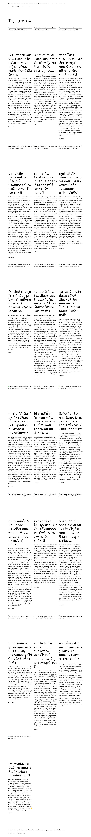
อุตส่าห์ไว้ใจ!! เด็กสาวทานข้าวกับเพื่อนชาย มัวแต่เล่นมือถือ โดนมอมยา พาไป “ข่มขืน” (70, 183)
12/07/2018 (36, 124)
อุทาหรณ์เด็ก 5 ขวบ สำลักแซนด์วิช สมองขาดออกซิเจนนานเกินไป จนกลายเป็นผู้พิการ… (18, 532)
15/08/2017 (36, 483)
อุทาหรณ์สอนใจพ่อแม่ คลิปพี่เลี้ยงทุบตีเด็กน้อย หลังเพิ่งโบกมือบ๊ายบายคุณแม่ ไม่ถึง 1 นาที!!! (70, 303)
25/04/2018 (61, 248)
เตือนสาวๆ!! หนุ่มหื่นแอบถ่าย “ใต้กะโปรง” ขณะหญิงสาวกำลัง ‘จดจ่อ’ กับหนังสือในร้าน (20, 64)
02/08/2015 (11, 813)
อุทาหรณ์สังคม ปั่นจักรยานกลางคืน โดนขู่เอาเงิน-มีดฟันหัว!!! (19, 769)
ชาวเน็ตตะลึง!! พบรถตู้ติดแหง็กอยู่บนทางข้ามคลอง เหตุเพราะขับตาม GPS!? (71, 651)
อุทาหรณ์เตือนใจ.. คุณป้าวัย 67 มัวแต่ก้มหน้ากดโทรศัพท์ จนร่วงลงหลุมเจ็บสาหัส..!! (45, 530)
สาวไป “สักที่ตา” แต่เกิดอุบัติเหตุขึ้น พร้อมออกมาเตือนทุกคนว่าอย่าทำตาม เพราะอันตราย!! (19, 423)
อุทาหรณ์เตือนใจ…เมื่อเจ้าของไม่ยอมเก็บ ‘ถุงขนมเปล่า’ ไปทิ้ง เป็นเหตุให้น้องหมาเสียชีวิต (45, 301)
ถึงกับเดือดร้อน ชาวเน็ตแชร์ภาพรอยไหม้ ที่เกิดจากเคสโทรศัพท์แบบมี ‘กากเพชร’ (70, 421)
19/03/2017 (61, 605)
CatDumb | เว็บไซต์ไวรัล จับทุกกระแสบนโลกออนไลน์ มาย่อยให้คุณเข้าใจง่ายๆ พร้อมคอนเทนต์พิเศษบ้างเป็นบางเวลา (36, 3)
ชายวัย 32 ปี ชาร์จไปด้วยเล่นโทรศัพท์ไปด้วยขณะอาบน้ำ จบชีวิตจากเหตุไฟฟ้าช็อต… (70, 530)
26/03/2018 (11, 352)
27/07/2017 (11, 608)
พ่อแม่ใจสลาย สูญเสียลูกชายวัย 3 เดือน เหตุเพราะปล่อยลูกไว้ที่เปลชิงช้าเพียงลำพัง (20, 653)
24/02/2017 (11, 702)
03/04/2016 (61, 709)
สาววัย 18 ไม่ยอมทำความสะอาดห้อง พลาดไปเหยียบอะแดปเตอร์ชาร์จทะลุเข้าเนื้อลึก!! (45, 654)
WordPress (22, 833)
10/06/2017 (36, 587)
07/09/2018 (11, 126)
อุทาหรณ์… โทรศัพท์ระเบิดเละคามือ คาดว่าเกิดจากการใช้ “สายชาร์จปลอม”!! (45, 183)
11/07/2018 (61, 138)
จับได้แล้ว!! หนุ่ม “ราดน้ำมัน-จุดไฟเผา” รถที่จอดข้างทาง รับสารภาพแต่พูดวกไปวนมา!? (20, 301)
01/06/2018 (11, 257)
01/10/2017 (10, 486)
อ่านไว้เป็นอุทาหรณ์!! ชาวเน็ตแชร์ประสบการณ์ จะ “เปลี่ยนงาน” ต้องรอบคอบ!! (20, 183)
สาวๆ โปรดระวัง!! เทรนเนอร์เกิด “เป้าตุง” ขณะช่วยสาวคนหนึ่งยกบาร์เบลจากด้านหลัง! (70, 64)
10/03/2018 (36, 379)
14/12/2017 (61, 375)
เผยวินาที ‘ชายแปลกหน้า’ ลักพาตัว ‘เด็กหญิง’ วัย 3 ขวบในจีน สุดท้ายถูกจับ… (45, 62)
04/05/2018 (36, 251)
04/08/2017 (61, 482)
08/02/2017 (36, 729)
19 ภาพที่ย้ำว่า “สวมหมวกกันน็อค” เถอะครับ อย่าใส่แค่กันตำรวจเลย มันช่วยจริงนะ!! (44, 423)
